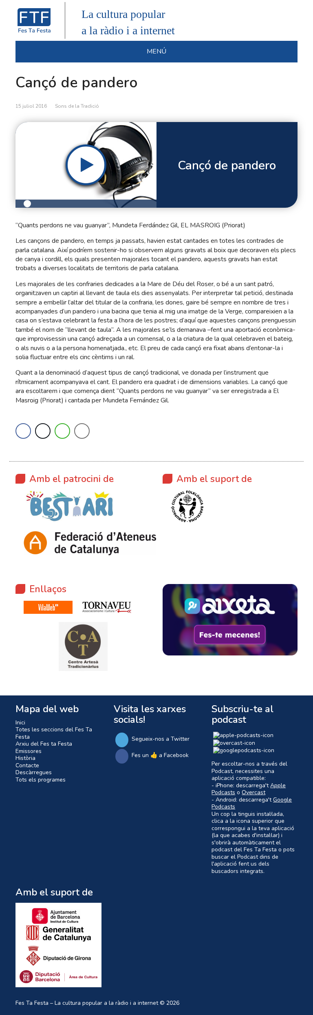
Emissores (28, 751)
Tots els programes (40, 780)
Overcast (253, 792)
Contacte (27, 765)
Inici (20, 722)
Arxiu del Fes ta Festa (43, 744)
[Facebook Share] (23, 431)
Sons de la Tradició (77, 106)
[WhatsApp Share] (62, 431)
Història (25, 758)
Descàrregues (33, 772)
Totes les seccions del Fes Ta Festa (53, 733)
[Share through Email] (82, 431)
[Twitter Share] (43, 431)
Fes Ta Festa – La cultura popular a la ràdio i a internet (86, 1003)
